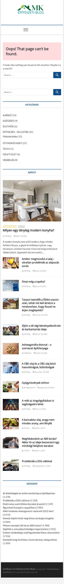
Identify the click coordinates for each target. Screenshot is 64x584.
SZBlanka (27, 353)
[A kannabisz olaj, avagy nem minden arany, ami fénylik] (11, 423)
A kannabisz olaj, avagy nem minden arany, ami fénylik (38, 421)
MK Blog (7, 236)
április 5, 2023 (39, 428)
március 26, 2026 (41, 315)
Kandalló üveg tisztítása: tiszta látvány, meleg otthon (30, 539)
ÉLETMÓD (8, 126)
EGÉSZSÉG (8, 120)
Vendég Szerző (29, 387)
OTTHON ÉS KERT (12, 143)
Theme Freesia (53, 569)
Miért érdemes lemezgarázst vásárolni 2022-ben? (28, 511)
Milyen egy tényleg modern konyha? (28, 230)
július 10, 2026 (21, 236)
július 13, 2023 (40, 409)
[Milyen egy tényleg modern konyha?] (32, 200)
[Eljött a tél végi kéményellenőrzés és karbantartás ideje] (11, 329)
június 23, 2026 (40, 286)
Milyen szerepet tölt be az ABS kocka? (22, 525)
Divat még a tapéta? (33, 281)
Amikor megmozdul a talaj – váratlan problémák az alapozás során (40, 262)
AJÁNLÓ (7, 115)
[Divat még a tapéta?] (11, 285)
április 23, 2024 (41, 353)
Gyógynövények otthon (35, 382)
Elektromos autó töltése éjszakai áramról (24, 504)
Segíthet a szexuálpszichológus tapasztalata (25, 529)
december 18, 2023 (41, 372)
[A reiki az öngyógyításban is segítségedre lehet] (11, 404)
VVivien (26, 428)
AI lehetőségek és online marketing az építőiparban (29, 493)
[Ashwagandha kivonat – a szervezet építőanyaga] (11, 348)
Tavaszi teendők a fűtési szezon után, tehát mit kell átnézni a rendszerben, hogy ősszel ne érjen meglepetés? (40, 305)
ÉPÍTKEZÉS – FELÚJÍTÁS (15, 132)
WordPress (7, 572)
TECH (6, 148)
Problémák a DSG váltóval (37, 461)
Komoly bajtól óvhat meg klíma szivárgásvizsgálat (28, 518)
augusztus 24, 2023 (46, 387)
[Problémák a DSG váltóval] (11, 465)
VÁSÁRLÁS (8, 160)
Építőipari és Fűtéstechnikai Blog (19, 569)
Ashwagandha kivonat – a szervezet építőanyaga (36, 346)
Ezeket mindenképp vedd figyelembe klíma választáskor (31, 532)
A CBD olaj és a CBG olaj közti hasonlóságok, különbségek (39, 365)
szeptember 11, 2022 (42, 466)
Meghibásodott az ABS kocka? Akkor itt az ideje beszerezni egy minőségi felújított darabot (40, 442)
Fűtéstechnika (10, 136)
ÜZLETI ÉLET (10, 154)
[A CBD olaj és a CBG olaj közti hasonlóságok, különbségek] (11, 367)
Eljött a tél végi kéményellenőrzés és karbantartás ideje (41, 327)
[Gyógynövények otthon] (11, 386)
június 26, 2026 (40, 271)
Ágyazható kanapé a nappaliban (19, 507)
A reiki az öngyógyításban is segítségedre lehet (38, 402)
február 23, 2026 (40, 334)
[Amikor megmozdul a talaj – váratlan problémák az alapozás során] (11, 263)
